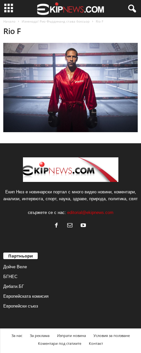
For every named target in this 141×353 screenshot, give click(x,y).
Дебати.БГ (13, 286)
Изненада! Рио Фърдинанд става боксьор (56, 21)
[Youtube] (84, 225)
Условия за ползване (111, 335)
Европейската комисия (26, 296)
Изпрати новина (71, 335)
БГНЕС (10, 276)
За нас (16, 335)
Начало (9, 21)
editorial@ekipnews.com (90, 212)
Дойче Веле (15, 266)
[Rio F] (70, 87)
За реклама (40, 335)
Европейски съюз (20, 306)
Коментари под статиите (59, 343)
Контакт (96, 343)
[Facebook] (58, 225)
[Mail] (71, 225)
